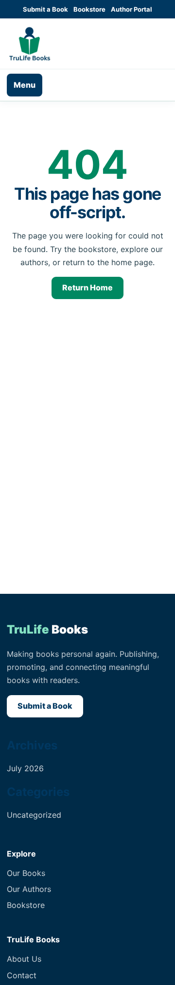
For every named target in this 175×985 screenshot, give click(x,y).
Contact (21, 975)
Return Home (87, 287)
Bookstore (89, 9)
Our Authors (29, 889)
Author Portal (131, 9)
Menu (24, 85)
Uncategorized (34, 815)
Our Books (26, 873)
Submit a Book (45, 9)
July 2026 (25, 768)
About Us (24, 959)
